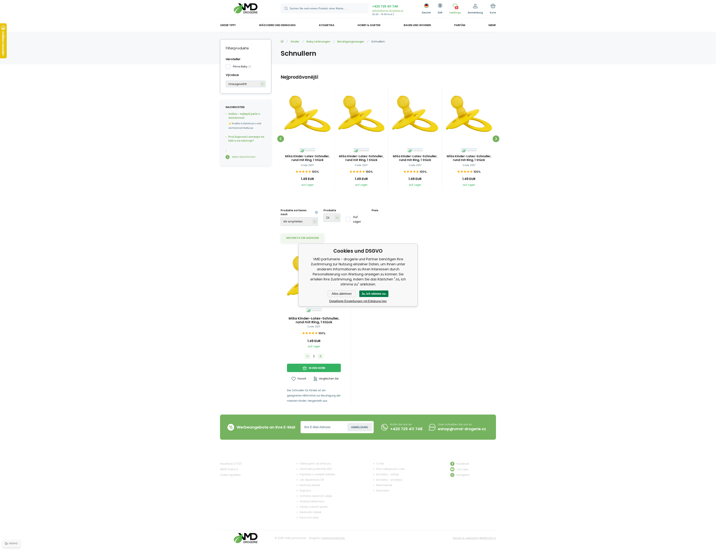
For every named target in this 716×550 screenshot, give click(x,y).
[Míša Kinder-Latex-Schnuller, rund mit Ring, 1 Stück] (307, 114)
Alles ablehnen (342, 293)
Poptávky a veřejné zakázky (317, 474)
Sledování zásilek (310, 512)
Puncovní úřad (309, 517)
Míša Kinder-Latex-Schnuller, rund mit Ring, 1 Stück (307, 158)
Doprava (305, 490)
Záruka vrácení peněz (314, 507)
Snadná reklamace (312, 501)
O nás (380, 463)
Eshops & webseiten (466, 538)
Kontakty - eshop (387, 474)
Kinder (295, 41)
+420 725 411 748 (385, 6)
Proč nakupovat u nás (390, 469)
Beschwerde (384, 485)
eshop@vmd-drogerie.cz (387, 10)
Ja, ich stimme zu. (373, 293)
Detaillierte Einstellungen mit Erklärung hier (358, 301)
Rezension (382, 490)
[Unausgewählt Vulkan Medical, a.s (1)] (246, 84)
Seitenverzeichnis (333, 538)
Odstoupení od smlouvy (315, 463)
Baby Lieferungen (318, 41)
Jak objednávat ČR (312, 480)
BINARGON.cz (488, 538)
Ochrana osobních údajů (316, 496)
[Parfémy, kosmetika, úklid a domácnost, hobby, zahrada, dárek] (282, 41)
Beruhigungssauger (350, 41)
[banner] (245, 9)
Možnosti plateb (310, 485)
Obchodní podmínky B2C (316, 469)
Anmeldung (359, 427)
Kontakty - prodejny (389, 480)
